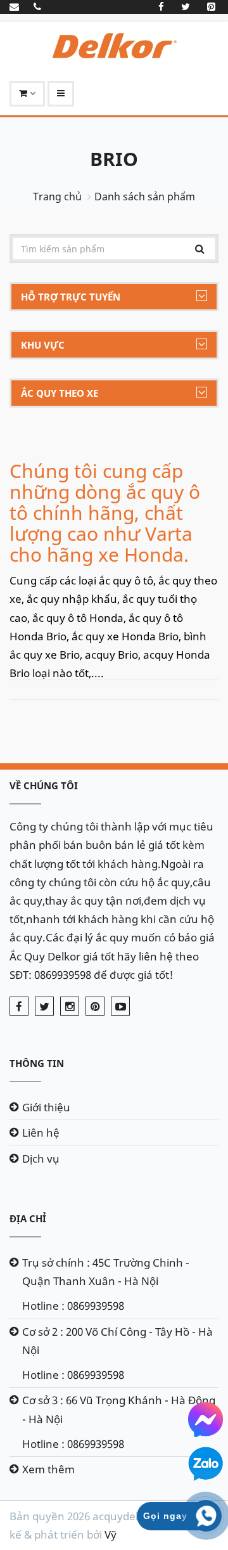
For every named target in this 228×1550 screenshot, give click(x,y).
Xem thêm (48, 1469)
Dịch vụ (41, 1158)
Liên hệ (41, 1132)
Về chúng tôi (44, 785)
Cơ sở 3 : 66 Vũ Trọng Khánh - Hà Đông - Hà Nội (118, 1409)
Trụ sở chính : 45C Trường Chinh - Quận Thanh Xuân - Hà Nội (105, 1271)
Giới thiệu (46, 1107)
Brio (114, 159)
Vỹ (110, 1534)
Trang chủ (57, 196)
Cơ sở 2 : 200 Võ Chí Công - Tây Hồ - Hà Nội (117, 1340)
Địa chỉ (28, 1218)
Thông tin (37, 1063)
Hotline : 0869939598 (73, 1305)
